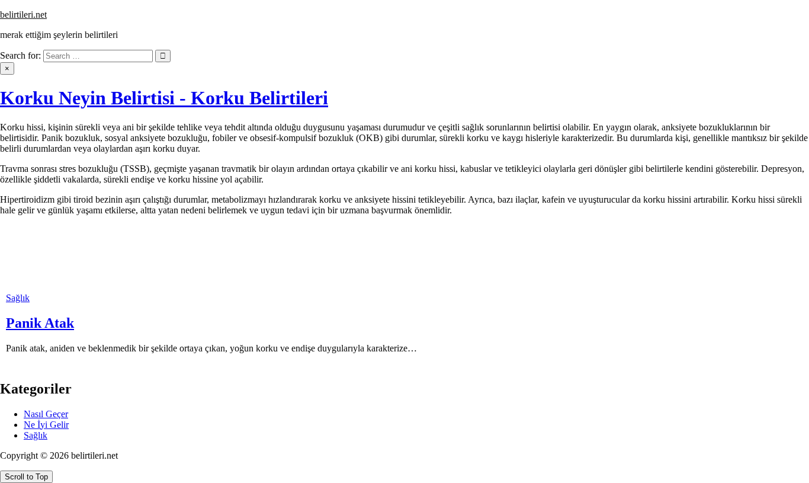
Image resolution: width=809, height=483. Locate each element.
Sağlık (18, 298)
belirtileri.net (23, 14)
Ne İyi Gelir (46, 425)
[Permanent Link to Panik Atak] (35, 287)
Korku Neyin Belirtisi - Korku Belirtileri (164, 97)
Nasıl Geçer (46, 414)
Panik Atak (40, 323)
